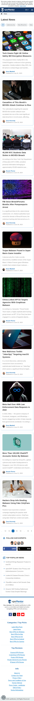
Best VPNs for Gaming (17, 641)
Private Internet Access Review (17, 660)
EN (26, 10)
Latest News (17, 629)
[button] (3, 697)
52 (5, 531)
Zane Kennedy (10, 120)
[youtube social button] (22, 614)
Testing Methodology (17, 690)
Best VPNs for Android (17, 639)
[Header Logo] (8, 10)
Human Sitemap (17, 683)
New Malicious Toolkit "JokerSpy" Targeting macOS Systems (15, 354)
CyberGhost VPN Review (17, 655)
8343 (29, 549)
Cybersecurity (11, 25)
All (3, 25)
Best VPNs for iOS (17, 636)
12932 (14, 549)
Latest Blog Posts (17, 627)
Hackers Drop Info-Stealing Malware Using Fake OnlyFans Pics (16, 503)
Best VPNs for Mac (17, 634)
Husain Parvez (10, 171)
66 (28, 531)
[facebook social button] (10, 614)
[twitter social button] (14, 614)
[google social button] (18, 614)
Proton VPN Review (17, 657)
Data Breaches (22, 25)
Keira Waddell (10, 71)
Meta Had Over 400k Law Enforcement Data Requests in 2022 (16, 407)
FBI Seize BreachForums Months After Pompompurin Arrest (14, 204)
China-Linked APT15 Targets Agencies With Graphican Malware (15, 302)
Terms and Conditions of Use (17, 680)
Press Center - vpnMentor (17, 685)
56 (20, 531)
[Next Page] (31, 531)
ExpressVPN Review (17, 652)
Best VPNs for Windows (17, 632)
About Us (17, 673)
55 (17, 531)
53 (9, 531)
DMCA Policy (17, 687)
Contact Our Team (17, 675)
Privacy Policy (17, 678)
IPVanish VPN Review (17, 662)
